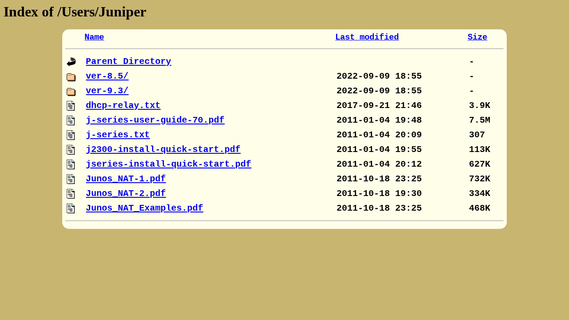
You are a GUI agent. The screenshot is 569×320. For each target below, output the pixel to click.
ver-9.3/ (107, 91)
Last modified (367, 37)
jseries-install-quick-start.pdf (168, 164)
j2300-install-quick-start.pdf (163, 149)
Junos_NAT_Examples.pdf (144, 208)
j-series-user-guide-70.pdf (155, 120)
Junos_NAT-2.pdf (126, 193)
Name (94, 37)
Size (477, 37)
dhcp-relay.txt (123, 105)
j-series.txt (118, 135)
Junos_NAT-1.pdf (126, 179)
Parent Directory (128, 61)
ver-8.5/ (107, 76)
